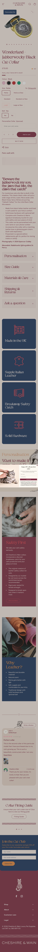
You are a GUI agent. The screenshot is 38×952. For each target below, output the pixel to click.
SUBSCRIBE (28, 479)
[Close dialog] (37, 465)
